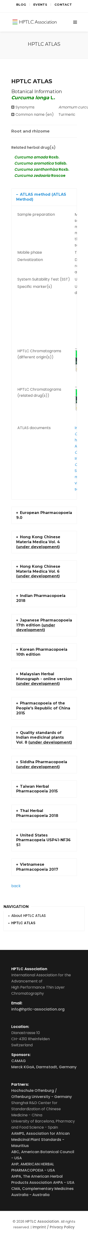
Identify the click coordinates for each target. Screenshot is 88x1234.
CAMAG (18, 1061)
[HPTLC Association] (34, 20)
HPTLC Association (42, 1221)
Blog (21, 4)
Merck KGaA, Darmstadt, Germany (44, 1067)
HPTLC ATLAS (23, 922)
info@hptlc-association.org (38, 1009)
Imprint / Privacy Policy (54, 1227)
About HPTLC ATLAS (28, 915)
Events (40, 4)
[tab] (30, 131)
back (16, 886)
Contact (63, 4)
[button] (44, 197)
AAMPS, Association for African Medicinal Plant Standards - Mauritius (40, 1139)
